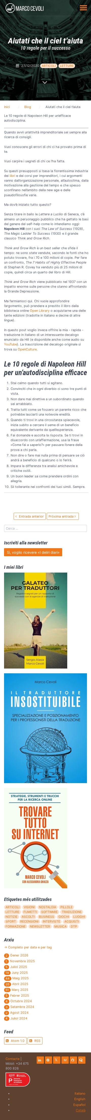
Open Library (40, 311)
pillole (66, 907)
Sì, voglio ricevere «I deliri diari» (33, 552)
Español (79, 1105)
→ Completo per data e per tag (28, 947)
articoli (49, 66)
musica (60, 926)
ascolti (28, 917)
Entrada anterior (31, 516)
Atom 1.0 (17, 1041)
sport (11, 921)
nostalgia (47, 907)
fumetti (30, 912)
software (49, 912)
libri (12, 176)
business (46, 917)
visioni (29, 907)
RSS (36, 1041)
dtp (74, 926)
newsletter (40, 926)
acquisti (71, 921)
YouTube (10, 344)
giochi (63, 917)
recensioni (29, 921)
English (79, 1099)
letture (67, 66)
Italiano (80, 1093)
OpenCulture (27, 349)
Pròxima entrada (62, 516)
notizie (11, 917)
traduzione (72, 912)
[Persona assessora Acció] (18, 1080)
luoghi (79, 917)
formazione (16, 926)
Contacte (12, 1059)
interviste (51, 921)
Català (80, 1110)
